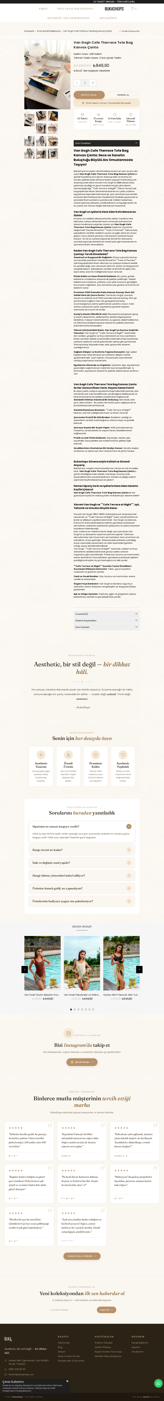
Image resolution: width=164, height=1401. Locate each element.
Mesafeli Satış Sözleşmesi (108, 1356)
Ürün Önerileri (82, 627)
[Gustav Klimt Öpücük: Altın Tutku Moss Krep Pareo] (121, 963)
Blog (60, 1347)
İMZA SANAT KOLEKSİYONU (75, 8)
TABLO (43, 8)
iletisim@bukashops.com (21, 1374)
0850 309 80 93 (17, 1369)
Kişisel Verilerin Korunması (108, 1351)
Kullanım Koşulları (104, 1342)
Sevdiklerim (138, 1351)
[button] (71, 1009)
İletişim (61, 1351)
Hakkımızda (63, 1342)
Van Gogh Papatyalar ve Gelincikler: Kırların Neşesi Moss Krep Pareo (82, 995)
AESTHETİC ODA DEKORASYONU (68, 18)
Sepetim (136, 1347)
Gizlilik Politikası (103, 1347)
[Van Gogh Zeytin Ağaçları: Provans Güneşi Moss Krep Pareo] (42, 963)
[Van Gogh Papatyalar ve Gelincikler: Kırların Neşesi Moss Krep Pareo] (82, 963)
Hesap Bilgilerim (140, 1342)
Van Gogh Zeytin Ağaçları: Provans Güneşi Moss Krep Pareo (42, 995)
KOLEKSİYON (108, 18)
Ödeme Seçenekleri (85, 620)
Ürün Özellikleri (83, 143)
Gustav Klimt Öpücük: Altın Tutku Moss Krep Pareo (121, 995)
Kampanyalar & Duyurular (71, 1360)
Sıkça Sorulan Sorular (69, 1356)
